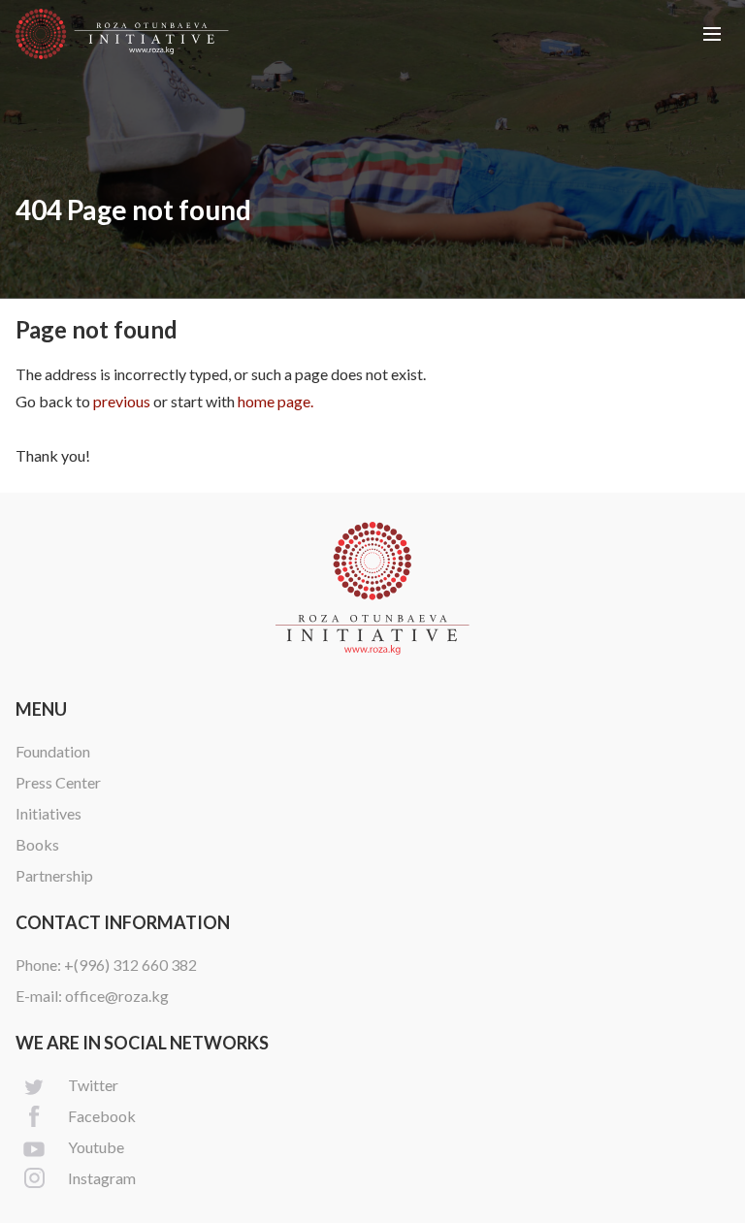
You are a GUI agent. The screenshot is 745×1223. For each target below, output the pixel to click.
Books (37, 844)
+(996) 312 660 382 (130, 964)
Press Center (58, 782)
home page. (275, 401)
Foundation (53, 751)
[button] (712, 33)
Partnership (54, 875)
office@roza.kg (117, 995)
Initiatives (48, 813)
